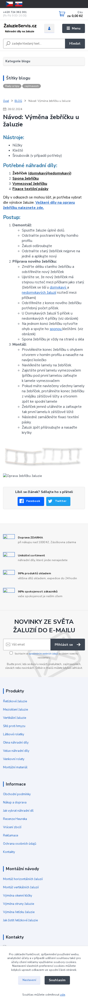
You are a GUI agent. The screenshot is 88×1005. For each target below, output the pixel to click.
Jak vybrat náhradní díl (18, 811)
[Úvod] (20, 28)
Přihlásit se (64, 644)
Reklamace (10, 835)
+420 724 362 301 (15, 12)
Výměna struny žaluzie (18, 904)
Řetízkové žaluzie (15, 701)
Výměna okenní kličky (17, 895)
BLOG (18, 101)
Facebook (33, 501)
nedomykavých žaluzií (39, 292)
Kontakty (9, 852)
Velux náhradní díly (16, 751)
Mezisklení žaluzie (15, 709)
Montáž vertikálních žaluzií (21, 887)
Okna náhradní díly (16, 742)
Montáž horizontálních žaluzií (23, 879)
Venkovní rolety (13, 759)
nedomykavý (59, 173)
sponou (56, 328)
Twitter (60, 501)
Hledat (74, 43)
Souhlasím (57, 980)
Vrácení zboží (12, 827)
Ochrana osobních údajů (19, 844)
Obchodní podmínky (17, 794)
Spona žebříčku (25, 178)
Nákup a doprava (15, 802)
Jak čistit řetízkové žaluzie (20, 920)
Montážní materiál (15, 767)
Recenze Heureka (15, 819)
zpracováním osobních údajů (43, 653)
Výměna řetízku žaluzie (18, 912)
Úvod (6, 101)
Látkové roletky (13, 734)
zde (62, 995)
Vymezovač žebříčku (29, 183)
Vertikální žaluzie (14, 718)
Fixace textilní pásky (30, 188)
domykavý (38, 173)
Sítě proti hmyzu (14, 726)
